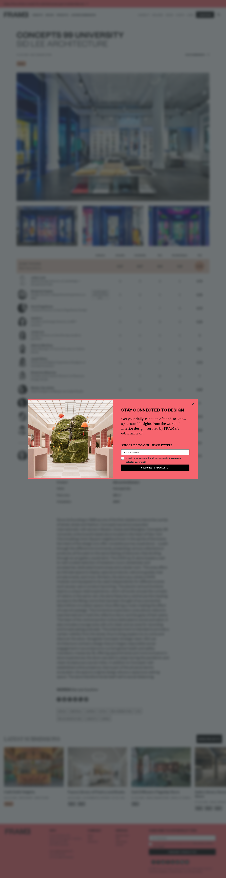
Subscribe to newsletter (155, 467)
